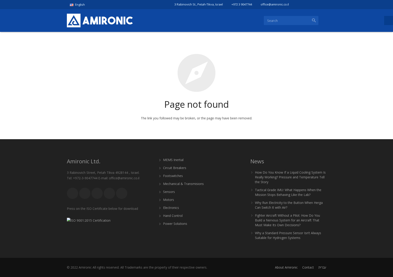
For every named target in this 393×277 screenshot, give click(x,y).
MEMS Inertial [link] (173, 160)
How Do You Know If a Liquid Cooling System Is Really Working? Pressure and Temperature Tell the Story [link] (290, 177)
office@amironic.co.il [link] (275, 4)
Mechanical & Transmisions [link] (183, 184)
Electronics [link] (171, 207)
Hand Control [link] (173, 215)
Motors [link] (168, 199)
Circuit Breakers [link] (174, 168)
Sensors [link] (169, 192)
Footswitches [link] (173, 176)
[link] (79, 5)
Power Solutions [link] (175, 223)
